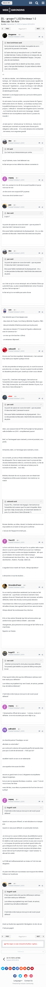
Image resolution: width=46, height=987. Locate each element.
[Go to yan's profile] (4, 206)
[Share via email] (28, 968)
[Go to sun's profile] (4, 310)
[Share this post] (42, 37)
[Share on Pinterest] (32, 968)
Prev (7, 28)
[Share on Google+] (10, 968)
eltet (4, 24)
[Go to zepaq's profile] (4, 179)
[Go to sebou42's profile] (4, 350)
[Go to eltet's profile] (4, 397)
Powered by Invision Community (23, 983)
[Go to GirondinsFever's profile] (4, 586)
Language (17, 981)
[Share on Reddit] (21, 968)
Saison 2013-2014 (28, 24)
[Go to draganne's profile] (4, 35)
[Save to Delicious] (17, 968)
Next (38, 28)
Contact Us (28, 981)
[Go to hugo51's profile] (4, 653)
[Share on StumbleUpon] (24, 968)
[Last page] (43, 28)
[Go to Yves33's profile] (4, 541)
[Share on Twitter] (2, 968)
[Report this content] (39, 37)
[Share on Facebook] (6, 968)
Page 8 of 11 (23, 29)
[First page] (2, 28)
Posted (16, 37)
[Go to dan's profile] (4, 142)
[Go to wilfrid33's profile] (4, 730)
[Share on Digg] (13, 968)
